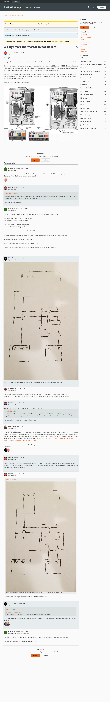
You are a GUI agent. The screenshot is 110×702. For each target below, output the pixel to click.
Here (12, 24)
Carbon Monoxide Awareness (93, 71)
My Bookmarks (93, 42)
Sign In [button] (35, 160)
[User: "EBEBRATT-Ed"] (5, 169)
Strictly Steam (93, 108)
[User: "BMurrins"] (5, 53)
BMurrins (10, 52)
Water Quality (93, 115)
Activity (82, 39)
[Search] (88, 7)
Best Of (82, 49)
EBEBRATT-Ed (11, 168)
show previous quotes (13, 612)
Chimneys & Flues (93, 74)
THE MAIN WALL (93, 61)
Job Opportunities (93, 125)
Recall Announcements (93, 128)
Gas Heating (93, 81)
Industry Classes (93, 121)
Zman (9, 426)
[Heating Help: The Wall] (12, 7)
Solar (93, 105)
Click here (7, 36)
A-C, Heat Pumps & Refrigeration (93, 64)
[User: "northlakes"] (5, 389)
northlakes (11, 388)
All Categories (84, 34)
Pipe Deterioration (93, 95)
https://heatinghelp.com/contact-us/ (29, 30)
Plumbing (93, 98)
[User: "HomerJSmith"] (5, 179)
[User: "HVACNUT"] (5, 259)
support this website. (57, 41)
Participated (83, 51)
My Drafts (93, 47)
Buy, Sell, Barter (93, 118)
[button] (77, 47)
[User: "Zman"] (5, 427)
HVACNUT (10, 258)
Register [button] (45, 160)
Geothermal (93, 84)
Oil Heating (93, 91)
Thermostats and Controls (93, 111)
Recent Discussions (85, 37)
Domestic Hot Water (93, 78)
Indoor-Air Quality (93, 88)
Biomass (93, 68)
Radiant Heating (93, 101)
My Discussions (84, 44)
